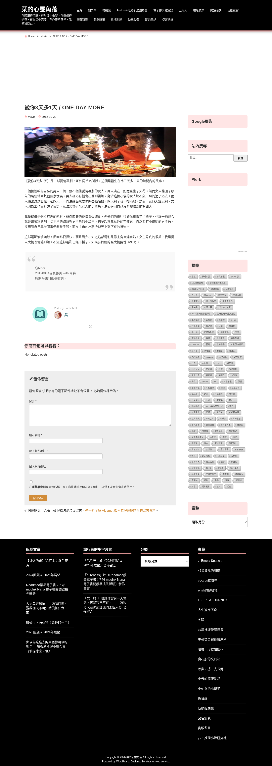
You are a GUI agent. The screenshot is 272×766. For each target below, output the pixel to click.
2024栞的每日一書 (214, 406)
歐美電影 (206, 456)
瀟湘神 (195, 480)
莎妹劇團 (219, 394)
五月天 (183, 10)
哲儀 (229, 486)
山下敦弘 (196, 449)
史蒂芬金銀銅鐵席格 (212, 639)
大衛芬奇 (210, 425)
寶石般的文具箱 (209, 659)
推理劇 (232, 326)
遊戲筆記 (150, 19)
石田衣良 (239, 449)
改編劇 (209, 320)
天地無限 (223, 357)
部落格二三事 (225, 307)
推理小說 (206, 277)
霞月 (208, 412)
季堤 (227, 480)
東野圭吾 (208, 307)
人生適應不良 (207, 610)
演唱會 (207, 351)
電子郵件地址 (38, 450)
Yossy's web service (157, 761)
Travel (205, 382)
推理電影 (196, 320)
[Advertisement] (136, 69)
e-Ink (233, 320)
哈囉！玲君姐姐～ (210, 649)
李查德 (226, 474)
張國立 (222, 375)
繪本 (206, 443)
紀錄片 (232, 351)
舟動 (217, 480)
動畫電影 (225, 332)
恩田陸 (222, 320)
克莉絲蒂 (196, 357)
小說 (194, 277)
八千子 (223, 419)
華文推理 (221, 277)
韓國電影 (196, 412)
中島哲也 (196, 462)
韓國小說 (196, 406)
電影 (223, 462)
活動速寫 (233, 10)
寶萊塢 (239, 480)
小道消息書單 (237, 344)
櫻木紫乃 (233, 431)
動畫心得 (133, 19)
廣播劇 (220, 468)
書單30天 (222, 295)
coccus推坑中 (207, 580)
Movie (31, 116)
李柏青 (230, 363)
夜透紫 (220, 412)
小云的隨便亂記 (209, 679)
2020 (208, 468)
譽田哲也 (233, 443)
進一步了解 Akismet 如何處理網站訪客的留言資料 (120, 510)
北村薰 (232, 394)
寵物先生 (196, 338)
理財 (225, 437)
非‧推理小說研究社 (212, 738)
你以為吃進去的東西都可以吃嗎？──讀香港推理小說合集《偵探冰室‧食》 (47, 646)
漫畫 (240, 382)
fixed (223, 388)
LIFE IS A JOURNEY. (213, 600)
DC (215, 382)
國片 (208, 344)
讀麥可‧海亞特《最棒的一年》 (48, 622)
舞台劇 (195, 332)
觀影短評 (235, 338)
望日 (219, 486)
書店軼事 (198, 10)
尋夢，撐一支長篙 (210, 669)
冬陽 (201, 620)
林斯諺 (209, 375)
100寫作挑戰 (197, 283)
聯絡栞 (106, 10)
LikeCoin (196, 344)
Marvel (232, 400)
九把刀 (213, 437)
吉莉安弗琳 (226, 425)
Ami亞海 (209, 419)
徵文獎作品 (211, 301)
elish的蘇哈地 (207, 590)
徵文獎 (220, 400)
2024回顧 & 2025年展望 (43, 575)
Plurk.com (242, 251)
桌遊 (235, 437)
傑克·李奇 (234, 468)
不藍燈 (209, 369)
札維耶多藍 (234, 412)
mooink (209, 357)
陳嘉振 (240, 425)
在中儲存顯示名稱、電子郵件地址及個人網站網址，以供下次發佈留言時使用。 (82, 486)
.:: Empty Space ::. (210, 560)
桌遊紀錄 (167, 19)
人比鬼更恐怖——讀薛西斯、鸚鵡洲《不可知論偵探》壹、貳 (47, 608)
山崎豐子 (237, 419)
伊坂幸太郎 (228, 301)
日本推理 (228, 382)
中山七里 (196, 375)
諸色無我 (204, 718)
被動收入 (239, 474)
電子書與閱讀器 (163, 10)
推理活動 (237, 295)
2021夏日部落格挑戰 (201, 314)
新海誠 (234, 462)
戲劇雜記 (99, 19)
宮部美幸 (196, 326)
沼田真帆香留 (198, 437)
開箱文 (195, 443)
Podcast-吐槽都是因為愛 (132, 10)
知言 (194, 486)
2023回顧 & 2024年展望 (43, 632)
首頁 (79, 10)
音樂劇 (234, 456)
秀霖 (194, 382)
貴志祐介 (210, 462)
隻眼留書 (204, 728)
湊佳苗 (220, 351)
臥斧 (208, 338)
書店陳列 (196, 301)
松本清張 (196, 388)
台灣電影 (221, 338)
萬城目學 (196, 425)
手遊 (208, 400)
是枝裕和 (236, 388)
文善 (237, 332)
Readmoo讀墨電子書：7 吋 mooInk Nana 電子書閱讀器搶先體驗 (47, 589)
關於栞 (92, 10)
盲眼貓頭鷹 (206, 708)
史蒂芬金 (238, 357)
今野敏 (205, 431)
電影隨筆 (82, 19)
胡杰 (206, 394)
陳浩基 (209, 326)
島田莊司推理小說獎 (226, 314)
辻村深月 (196, 369)
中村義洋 (210, 388)
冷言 (221, 369)
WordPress (122, 761)
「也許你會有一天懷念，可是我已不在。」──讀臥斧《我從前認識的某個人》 (104, 603)
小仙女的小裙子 (209, 688)
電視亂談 (116, 19)
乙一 (219, 363)
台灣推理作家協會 (218, 283)
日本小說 (235, 277)
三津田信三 (211, 474)
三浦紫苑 (196, 400)
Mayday (207, 295)
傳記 (194, 456)
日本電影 (229, 289)
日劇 (221, 326)
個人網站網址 (37, 466)
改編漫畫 (221, 344)
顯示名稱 (35, 435)
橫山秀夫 (196, 419)
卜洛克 (234, 375)
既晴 (194, 431)
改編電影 (215, 289)
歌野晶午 (219, 431)
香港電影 (233, 369)
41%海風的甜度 (209, 570)
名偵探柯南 (209, 332)
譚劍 (206, 480)
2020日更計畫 (198, 289)
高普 (231, 406)
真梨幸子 (221, 456)
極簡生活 (196, 474)
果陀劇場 (225, 449)
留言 (32, 401)
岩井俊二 (210, 449)
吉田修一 (206, 363)
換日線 (202, 698)
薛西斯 (195, 351)
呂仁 (194, 363)
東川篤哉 (219, 443)
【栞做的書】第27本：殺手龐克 (47, 563)
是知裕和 (206, 486)
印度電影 (196, 468)
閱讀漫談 (215, 10)
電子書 (195, 307)
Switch (195, 394)
